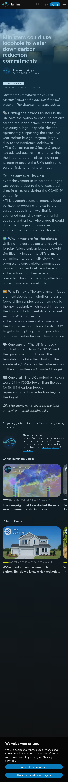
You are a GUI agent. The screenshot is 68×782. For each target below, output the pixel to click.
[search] (38, 4)
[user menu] (64, 4)
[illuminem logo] (12, 4)
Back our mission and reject (34, 775)
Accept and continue (34, 767)
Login (45, 4)
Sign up (55, 4)
